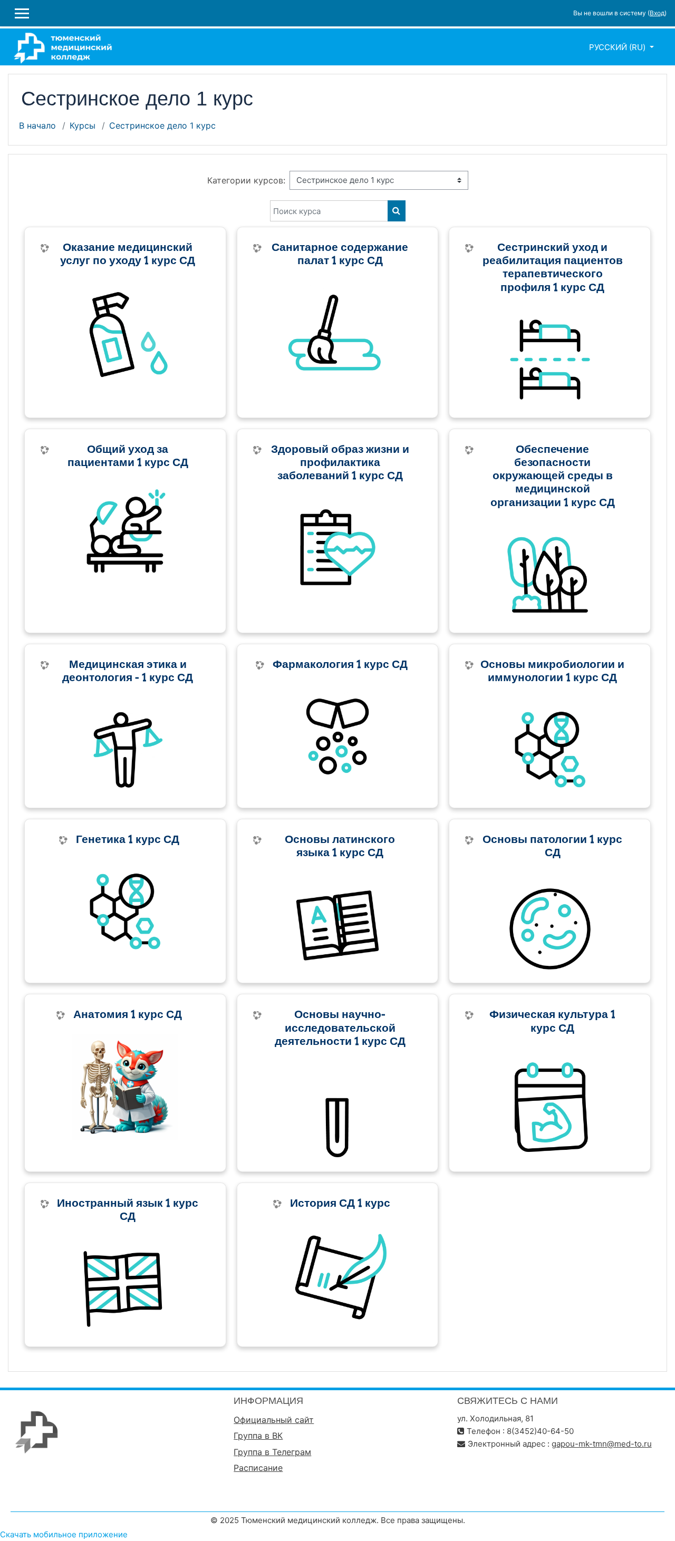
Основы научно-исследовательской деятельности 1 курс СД (340, 1027)
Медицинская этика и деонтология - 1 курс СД (127, 670)
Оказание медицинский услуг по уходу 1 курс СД (127, 253)
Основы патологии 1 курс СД (552, 845)
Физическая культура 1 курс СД (552, 1020)
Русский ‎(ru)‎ (618, 47)
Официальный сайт (274, 1419)
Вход (657, 13)
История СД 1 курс (340, 1202)
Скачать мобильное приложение (64, 1534)
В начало (37, 125)
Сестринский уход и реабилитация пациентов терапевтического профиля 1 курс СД (553, 267)
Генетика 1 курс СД (127, 839)
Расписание (258, 1467)
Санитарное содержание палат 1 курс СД (340, 253)
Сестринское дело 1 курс (162, 125)
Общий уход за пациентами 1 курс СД (128, 455)
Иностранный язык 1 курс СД (127, 1209)
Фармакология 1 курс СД (340, 664)
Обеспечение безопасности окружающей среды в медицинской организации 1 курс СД (552, 475)
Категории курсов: (246, 180)
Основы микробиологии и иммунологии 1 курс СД (552, 670)
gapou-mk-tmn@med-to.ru (602, 1444)
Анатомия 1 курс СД (127, 1014)
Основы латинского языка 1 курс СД (340, 845)
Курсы (82, 125)
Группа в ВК (258, 1435)
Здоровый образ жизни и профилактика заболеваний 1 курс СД (340, 462)
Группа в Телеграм (272, 1452)
